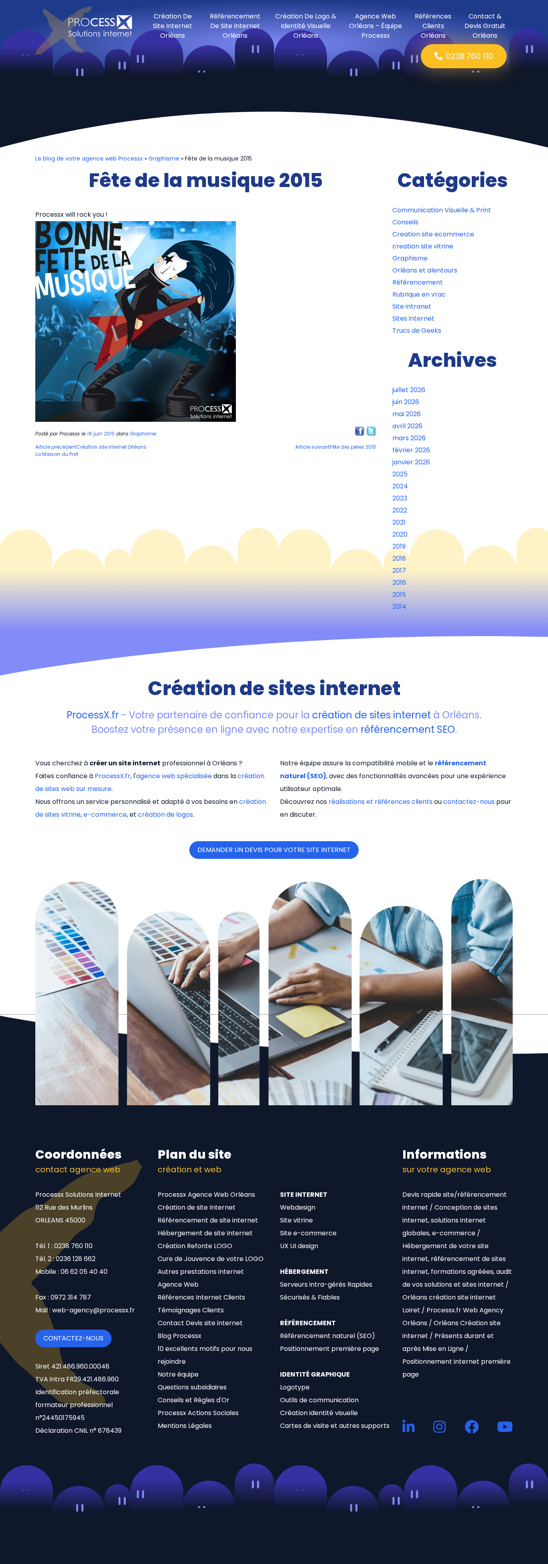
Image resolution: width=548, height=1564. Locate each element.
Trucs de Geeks (416, 330)
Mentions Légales (185, 1425)
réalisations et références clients (380, 801)
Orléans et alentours (424, 270)
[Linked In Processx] (408, 1427)
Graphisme (163, 159)
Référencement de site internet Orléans (235, 26)
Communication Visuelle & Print (441, 210)
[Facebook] (360, 430)
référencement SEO (408, 729)
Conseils (405, 222)
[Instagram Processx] (439, 1427)
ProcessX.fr (93, 715)
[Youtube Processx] (505, 1427)
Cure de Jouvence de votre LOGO (211, 1258)
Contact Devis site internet (200, 1323)
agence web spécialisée (174, 776)
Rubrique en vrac (419, 294)
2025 (400, 474)
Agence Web (178, 1284)
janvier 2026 (411, 462)
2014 (399, 606)
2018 (399, 558)
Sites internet (413, 318)
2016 (399, 582)
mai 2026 (406, 414)
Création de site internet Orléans (172, 26)
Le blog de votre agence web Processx (89, 159)
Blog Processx (179, 1335)
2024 (400, 486)
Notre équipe (178, 1374)
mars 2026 (409, 438)
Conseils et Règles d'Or (193, 1400)
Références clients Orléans (433, 26)
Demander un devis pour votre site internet (274, 849)
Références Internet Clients (201, 1297)
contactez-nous (469, 801)
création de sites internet (371, 715)
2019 (399, 546)
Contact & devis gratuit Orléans (485, 26)
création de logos (165, 814)
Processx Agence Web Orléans (206, 1194)
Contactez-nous (73, 1338)
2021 (399, 522)
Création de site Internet (196, 1207)
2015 (399, 594)
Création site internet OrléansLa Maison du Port (90, 450)
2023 (399, 498)
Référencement (417, 282)
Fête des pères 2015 (335, 446)
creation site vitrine (422, 246)
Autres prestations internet (201, 1271)
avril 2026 (407, 426)
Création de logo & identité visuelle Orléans (305, 26)
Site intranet (411, 306)
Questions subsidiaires (192, 1387)
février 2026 (411, 450)
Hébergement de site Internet (205, 1233)
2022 (399, 510)
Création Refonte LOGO (195, 1246)
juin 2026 (405, 402)
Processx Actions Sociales (198, 1413)
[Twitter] (371, 430)
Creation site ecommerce (433, 234)
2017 (399, 570)
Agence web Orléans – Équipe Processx (375, 26)
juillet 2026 (408, 390)
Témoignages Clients (191, 1310)
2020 (400, 534)
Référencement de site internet (208, 1220)
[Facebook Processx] (472, 1427)
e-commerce (105, 814)
